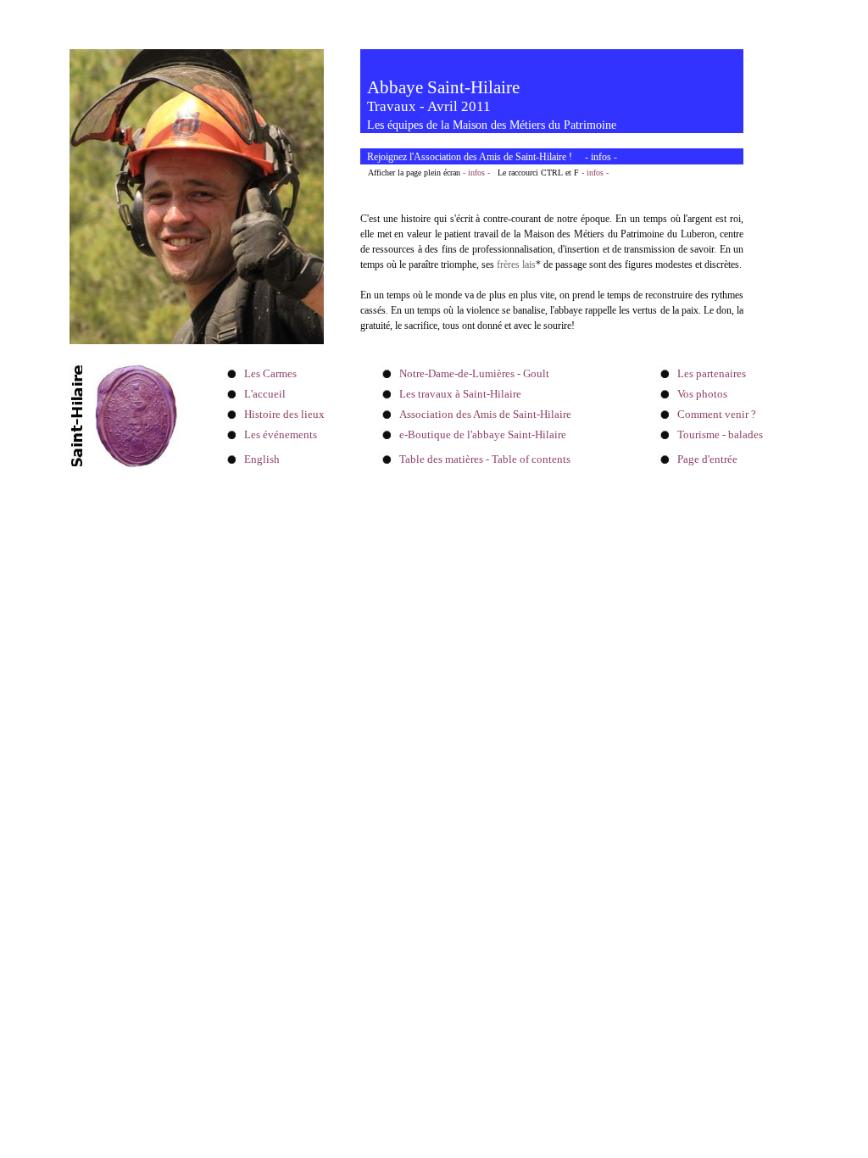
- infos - (476, 172)
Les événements (280, 434)
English (262, 459)
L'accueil (265, 393)
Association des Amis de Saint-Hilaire (485, 414)
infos (601, 157)
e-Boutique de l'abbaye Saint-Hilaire (482, 434)
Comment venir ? (716, 414)
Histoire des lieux (284, 414)
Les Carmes (270, 373)
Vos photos (702, 393)
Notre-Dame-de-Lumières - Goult (474, 373)
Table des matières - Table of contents (484, 459)
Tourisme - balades (720, 434)
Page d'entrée (707, 459)
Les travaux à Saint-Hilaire (460, 393)
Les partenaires (711, 373)
